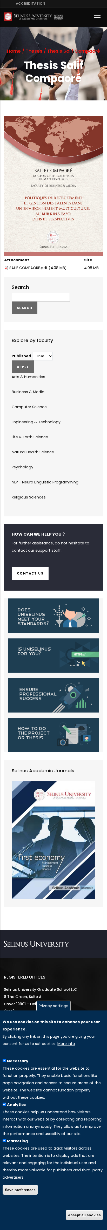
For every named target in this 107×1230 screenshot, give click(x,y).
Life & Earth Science (30, 437)
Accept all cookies (84, 1215)
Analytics (16, 1104)
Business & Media (28, 391)
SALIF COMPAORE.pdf (28, 267)
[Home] (33, 18)
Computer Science (29, 406)
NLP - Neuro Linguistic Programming (45, 482)
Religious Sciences (29, 497)
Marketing (17, 1141)
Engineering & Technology (36, 422)
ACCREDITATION (29, 3)
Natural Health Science (33, 452)
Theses (34, 51)
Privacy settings (53, 1005)
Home (14, 51)
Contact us (30, 573)
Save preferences (20, 1190)
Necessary (17, 1061)
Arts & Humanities (28, 376)
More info (66, 1043)
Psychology (22, 467)
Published (21, 356)
